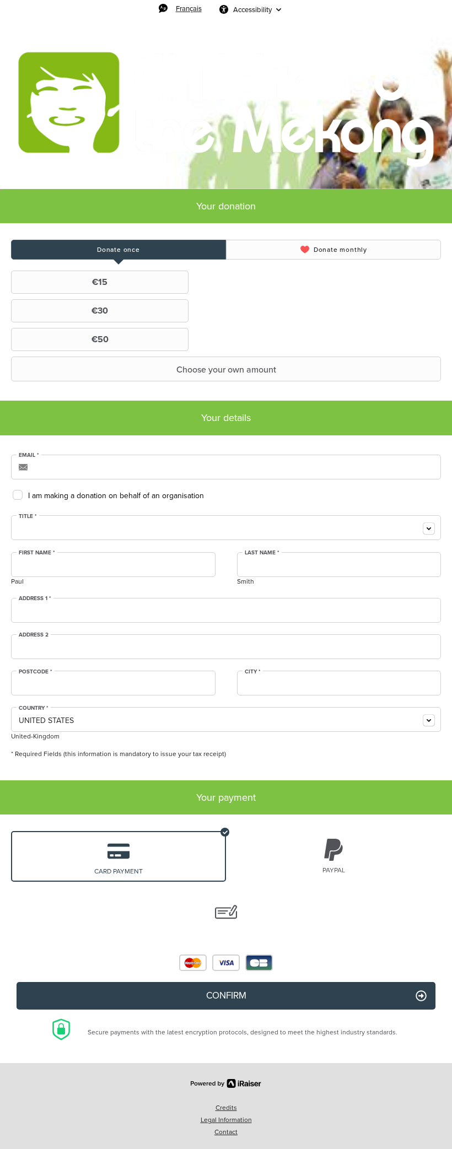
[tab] (118, 250)
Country (34, 708)
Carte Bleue (259, 962)
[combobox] (226, 527)
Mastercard (193, 962)
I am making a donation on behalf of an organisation (116, 495)
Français (189, 8)
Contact (226, 1132)
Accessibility (252, 9)
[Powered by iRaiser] (226, 1083)
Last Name (262, 552)
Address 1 (35, 598)
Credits (226, 1108)
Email (29, 455)
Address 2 (34, 635)
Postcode (35, 671)
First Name (37, 552)
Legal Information (226, 1120)
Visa (226, 962)
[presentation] (118, 249)
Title (28, 516)
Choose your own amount (226, 369)
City (253, 671)
